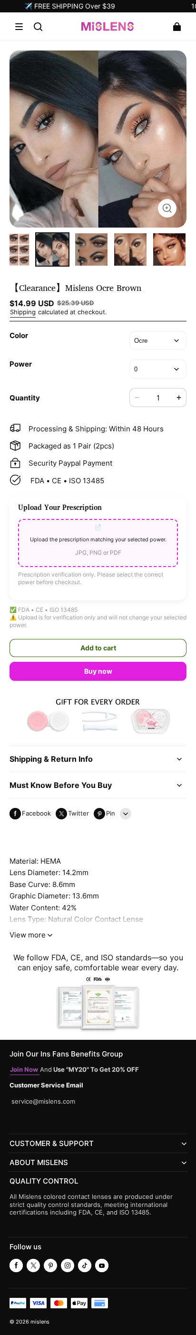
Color (19, 335)
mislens (39, 1322)
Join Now (24, 1069)
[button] (19, 26)
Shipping (23, 312)
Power (21, 364)
